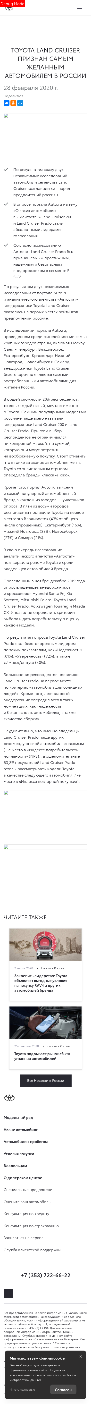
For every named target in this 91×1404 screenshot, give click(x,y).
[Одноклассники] (13, 103)
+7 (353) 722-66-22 (45, 1274)
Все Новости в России (45, 1080)
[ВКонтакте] (6, 103)
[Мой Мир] (20, 103)
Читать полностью (22, 1389)
